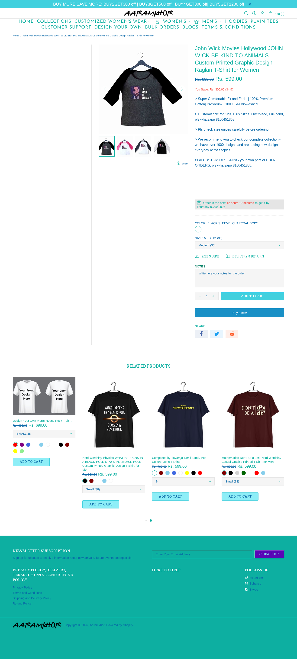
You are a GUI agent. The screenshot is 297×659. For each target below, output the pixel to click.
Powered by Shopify (119, 625)
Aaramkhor (148, 13)
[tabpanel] (183, 443)
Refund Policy (22, 603)
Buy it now (239, 313)
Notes (200, 266)
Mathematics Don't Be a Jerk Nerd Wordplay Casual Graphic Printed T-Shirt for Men (251, 459)
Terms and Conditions (27, 593)
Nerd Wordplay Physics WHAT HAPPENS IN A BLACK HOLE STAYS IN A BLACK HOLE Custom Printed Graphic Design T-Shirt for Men (112, 463)
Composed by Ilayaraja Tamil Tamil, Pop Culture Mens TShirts (179, 459)
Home (16, 35)
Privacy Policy (22, 587)
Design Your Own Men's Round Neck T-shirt (42, 420)
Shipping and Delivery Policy (32, 598)
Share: (200, 326)
